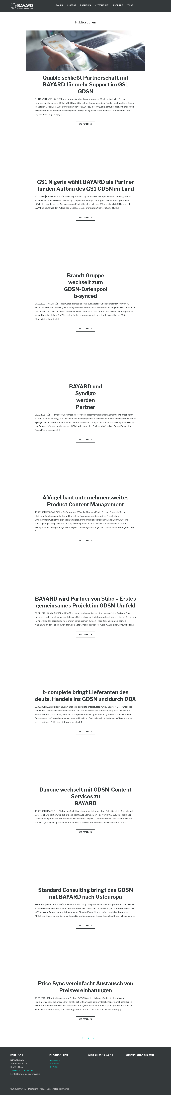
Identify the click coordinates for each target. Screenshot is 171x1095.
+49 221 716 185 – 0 (22, 1070)
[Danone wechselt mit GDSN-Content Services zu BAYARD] (85, 744)
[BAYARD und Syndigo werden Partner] (85, 341)
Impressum (54, 1060)
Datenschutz (55, 1064)
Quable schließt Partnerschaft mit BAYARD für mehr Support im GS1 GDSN (85, 85)
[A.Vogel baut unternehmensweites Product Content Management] (85, 452)
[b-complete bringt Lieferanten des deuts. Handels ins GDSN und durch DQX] (85, 646)
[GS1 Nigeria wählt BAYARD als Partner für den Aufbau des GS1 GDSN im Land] (85, 136)
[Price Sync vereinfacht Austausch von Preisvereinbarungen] (85, 938)
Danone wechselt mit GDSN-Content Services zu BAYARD (85, 796)
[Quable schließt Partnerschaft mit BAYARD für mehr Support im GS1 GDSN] (85, 32)
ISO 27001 (54, 1067)
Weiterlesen (85, 124)
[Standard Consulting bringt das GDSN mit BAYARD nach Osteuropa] (85, 844)
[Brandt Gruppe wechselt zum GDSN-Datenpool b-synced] (85, 230)
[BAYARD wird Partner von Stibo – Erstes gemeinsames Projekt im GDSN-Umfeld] (85, 553)
